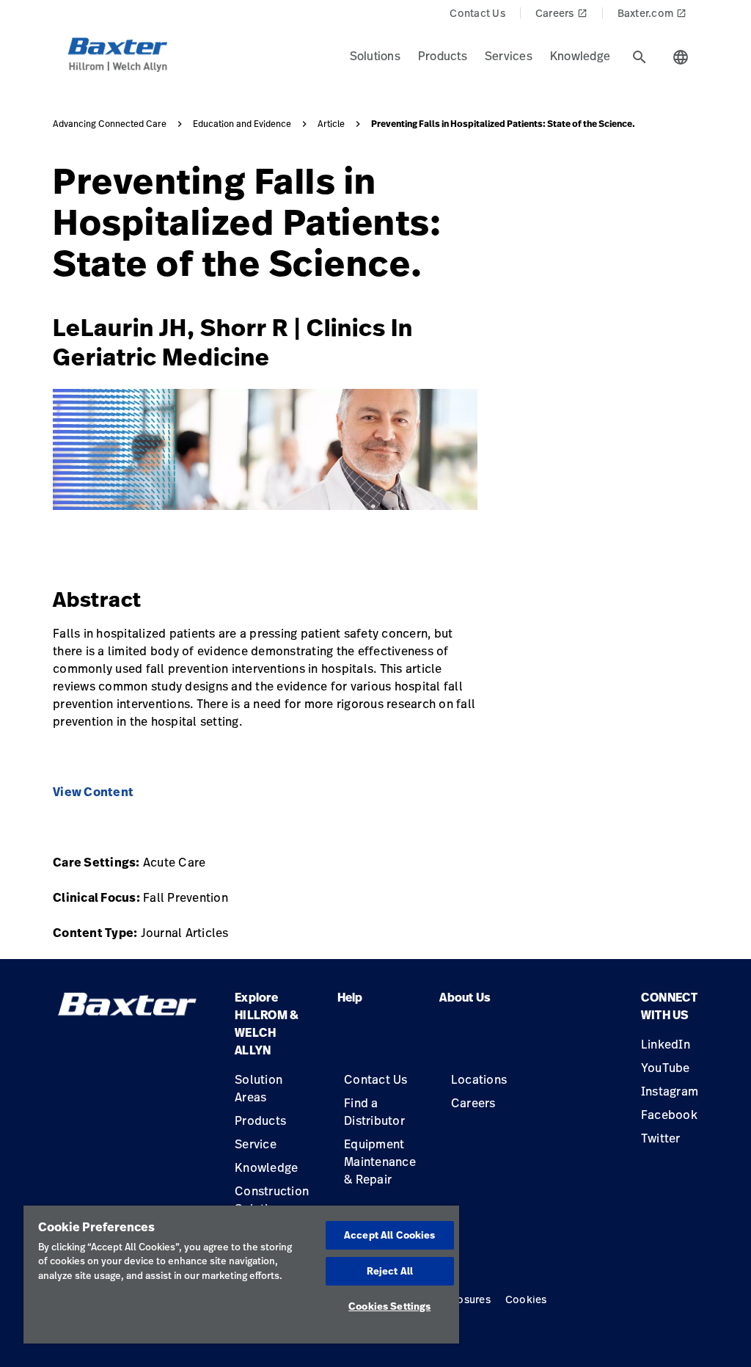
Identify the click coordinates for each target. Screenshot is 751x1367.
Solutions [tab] (375, 56)
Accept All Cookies (389, 1235)
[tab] (639, 57)
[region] (241, 1275)
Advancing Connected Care (109, 124)
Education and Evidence (242, 124)
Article (331, 124)
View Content (93, 792)
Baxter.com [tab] (652, 13)
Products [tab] (442, 56)
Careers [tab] (561, 13)
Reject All (390, 1270)
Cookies (526, 1299)
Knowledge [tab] (580, 56)
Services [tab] (508, 56)
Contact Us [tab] (477, 13)
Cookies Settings (389, 1306)
